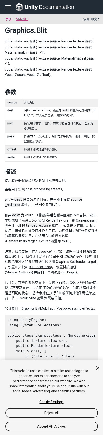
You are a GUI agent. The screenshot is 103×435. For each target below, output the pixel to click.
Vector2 (11, 75)
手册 (9, 19)
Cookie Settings (51, 402)
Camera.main (86, 220)
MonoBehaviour (82, 335)
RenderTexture (72, 41)
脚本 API (22, 19)
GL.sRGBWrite (26, 298)
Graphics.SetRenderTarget (76, 262)
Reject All (51, 413)
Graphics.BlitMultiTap (37, 308)
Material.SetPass (19, 272)
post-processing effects (44, 189)
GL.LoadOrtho (40, 267)
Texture (43, 41)
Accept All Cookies (51, 426)
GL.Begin (69, 272)
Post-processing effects (75, 308)
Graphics (19, 30)
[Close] (98, 368)
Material (11, 52)
